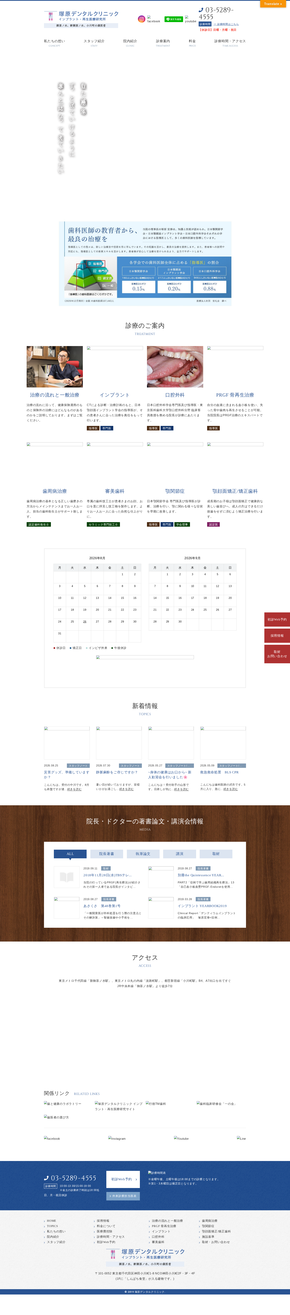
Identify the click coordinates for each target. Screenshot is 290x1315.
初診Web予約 (277, 619)
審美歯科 (158, 1242)
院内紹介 (53, 1236)
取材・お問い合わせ (216, 1242)
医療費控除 (104, 1231)
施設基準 (208, 1236)
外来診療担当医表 (124, 1196)
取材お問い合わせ (277, 654)
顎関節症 (208, 1226)
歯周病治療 (210, 1220)
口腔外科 (158, 1236)
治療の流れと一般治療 (167, 1220)
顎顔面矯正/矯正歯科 (216, 1231)
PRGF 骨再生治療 (164, 1226)
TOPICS (52, 1226)
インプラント (161, 1231)
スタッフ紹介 (56, 1242)
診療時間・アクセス (111, 1236)
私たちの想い (56, 1231)
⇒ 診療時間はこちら (226, 24)
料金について (106, 1226)
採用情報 (277, 635)
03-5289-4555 (216, 14)
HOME (51, 1220)
